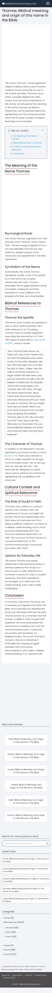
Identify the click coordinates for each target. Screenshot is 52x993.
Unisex (8, 936)
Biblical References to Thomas (27, 142)
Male (8, 932)
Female (9, 927)
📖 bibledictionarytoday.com (19, 3)
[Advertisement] (26, 50)
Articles (7, 917)
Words (7, 954)
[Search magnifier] (47, 843)
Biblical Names (10, 922)
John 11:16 (12, 455)
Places (7, 950)
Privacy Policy (9, 977)
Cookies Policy (40, 975)
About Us (6, 975)
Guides (7, 945)
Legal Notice (17, 975)
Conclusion (18, 153)
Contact (28, 975)
